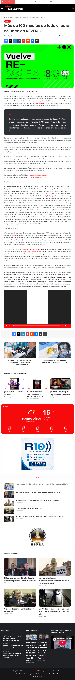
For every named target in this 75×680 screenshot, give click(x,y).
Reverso (12, 17)
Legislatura (32, 674)
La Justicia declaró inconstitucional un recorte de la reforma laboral (39, 500)
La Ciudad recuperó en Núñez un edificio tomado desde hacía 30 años (39, 516)
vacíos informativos (30, 249)
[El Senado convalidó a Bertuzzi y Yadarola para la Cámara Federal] (9, 494)
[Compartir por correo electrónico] (37, 41)
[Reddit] (28, 41)
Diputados (24, 674)
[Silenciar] (65, 326)
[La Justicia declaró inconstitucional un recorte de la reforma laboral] (9, 502)
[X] (10, 41)
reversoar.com (20, 182)
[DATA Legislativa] (14, 7)
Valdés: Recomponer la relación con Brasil (30, 508)
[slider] (36, 325)
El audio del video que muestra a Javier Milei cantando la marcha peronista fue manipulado (36, 393)
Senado (18, 674)
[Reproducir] (7, 326)
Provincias (44, 674)
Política (38, 674)
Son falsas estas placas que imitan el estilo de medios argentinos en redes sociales (60, 393)
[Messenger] (32, 41)
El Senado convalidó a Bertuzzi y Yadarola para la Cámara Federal (38, 492)
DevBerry (61, 671)
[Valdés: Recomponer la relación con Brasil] (9, 510)
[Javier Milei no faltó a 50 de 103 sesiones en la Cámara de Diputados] (14, 384)
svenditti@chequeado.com (38, 177)
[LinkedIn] (15, 41)
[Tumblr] (19, 41)
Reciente (37, 477)
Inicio (7, 17)
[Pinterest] (23, 41)
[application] (37, 309)
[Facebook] (6, 41)
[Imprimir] (45, 334)
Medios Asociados (54, 674)
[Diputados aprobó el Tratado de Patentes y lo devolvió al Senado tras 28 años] (9, 486)
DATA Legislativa (42, 671)
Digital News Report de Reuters (33, 251)
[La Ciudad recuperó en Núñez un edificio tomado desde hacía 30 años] (9, 519)
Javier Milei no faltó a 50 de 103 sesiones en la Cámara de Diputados (14, 393)
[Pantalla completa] (68, 326)
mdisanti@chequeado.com (38, 175)
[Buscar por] (73, 8)
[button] (37, 308)
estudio (16, 238)
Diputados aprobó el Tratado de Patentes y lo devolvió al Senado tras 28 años (42, 484)
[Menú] (2, 8)
